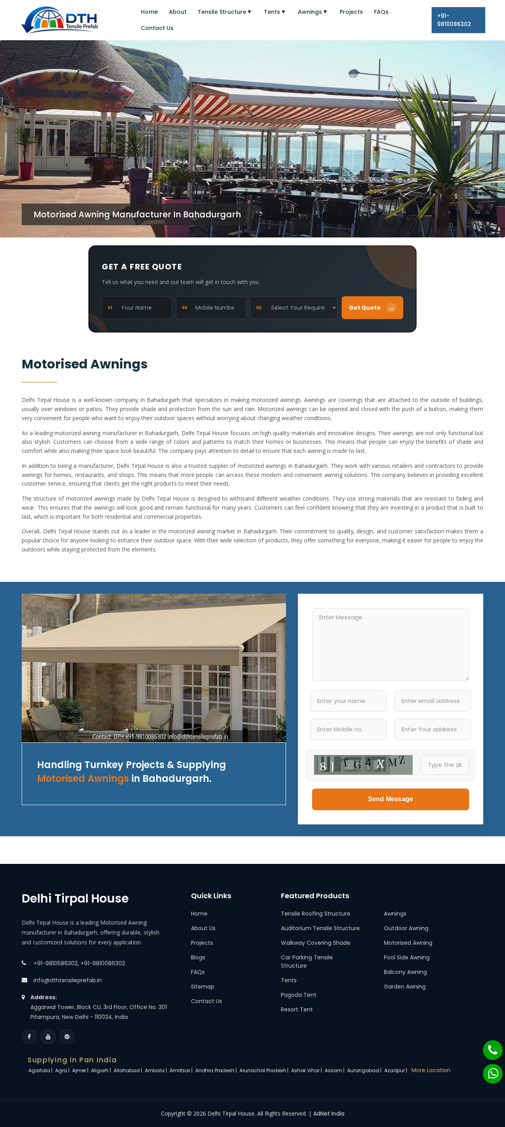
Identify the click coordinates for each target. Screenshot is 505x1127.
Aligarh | (101, 1070)
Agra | (63, 1070)
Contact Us (157, 28)
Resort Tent (297, 1009)
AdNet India (328, 1114)
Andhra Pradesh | (216, 1070)
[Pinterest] (67, 1036)
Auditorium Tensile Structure (320, 928)
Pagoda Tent (298, 995)
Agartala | (41, 1070)
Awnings (310, 12)
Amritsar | (182, 1070)
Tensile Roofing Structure (315, 914)
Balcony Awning (405, 972)
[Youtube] (48, 1036)
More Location (431, 1070)
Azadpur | (396, 1070)
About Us (203, 928)
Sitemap (202, 987)
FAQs (381, 12)
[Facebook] (29, 1036)
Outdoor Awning (406, 928)
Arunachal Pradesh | (264, 1070)
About (178, 12)
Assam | (335, 1070)
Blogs (198, 957)
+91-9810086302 (454, 20)
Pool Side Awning (407, 957)
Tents (272, 12)
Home (149, 12)
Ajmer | (81, 1070)
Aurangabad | (365, 1070)
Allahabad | (128, 1070)
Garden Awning (405, 987)
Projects (351, 12)
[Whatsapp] (488, 1070)
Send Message (390, 799)
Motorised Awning (408, 943)
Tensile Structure (222, 12)
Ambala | (156, 1070)
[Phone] (487, 1046)
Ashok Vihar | (307, 1070)
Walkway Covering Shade (315, 943)
